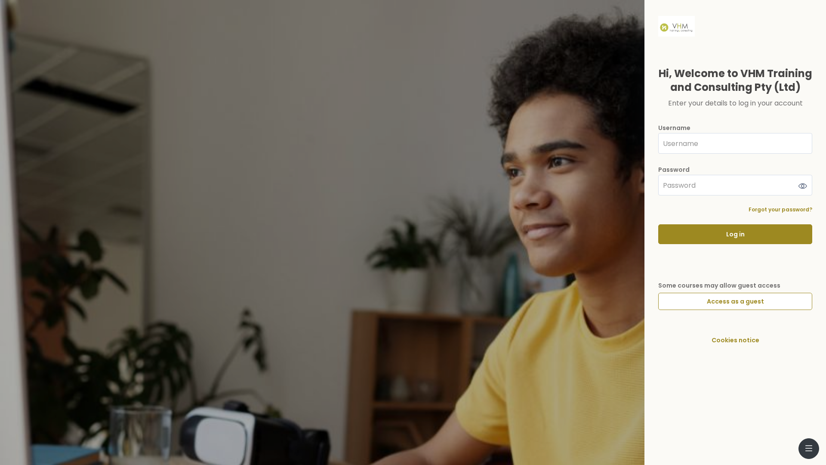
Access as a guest (735, 301)
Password (674, 170)
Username (674, 128)
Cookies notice (735, 340)
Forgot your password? (780, 209)
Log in (735, 234)
